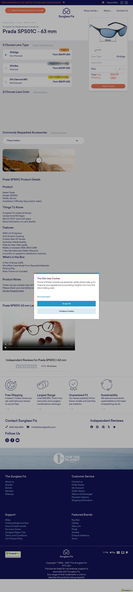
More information (43, 297)
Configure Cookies (66, 311)
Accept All (66, 304)
